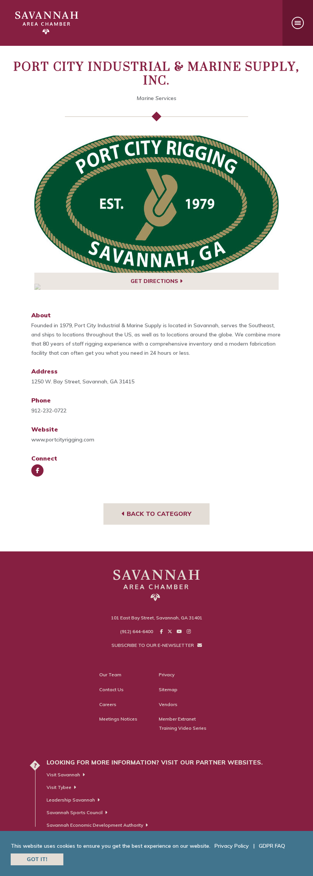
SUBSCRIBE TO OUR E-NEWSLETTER (153, 645)
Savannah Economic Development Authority (95, 825)
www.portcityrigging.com (62, 439)
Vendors (168, 704)
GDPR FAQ (272, 845)
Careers (107, 704)
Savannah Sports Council (75, 812)
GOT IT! (37, 859)
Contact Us (111, 689)
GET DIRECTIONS (155, 281)
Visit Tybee (59, 787)
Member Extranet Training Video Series (183, 723)
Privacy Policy (232, 845)
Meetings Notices (118, 719)
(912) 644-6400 (136, 631)
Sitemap (168, 689)
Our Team (110, 674)
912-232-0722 (48, 410)
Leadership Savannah (71, 800)
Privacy (166, 674)
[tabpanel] (156, 204)
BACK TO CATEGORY (158, 513)
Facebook (37, 470)
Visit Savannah (63, 774)
